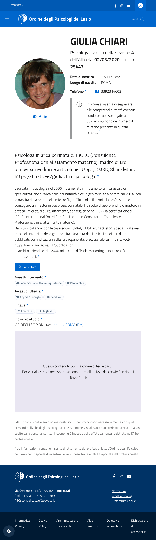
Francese (26, 311)
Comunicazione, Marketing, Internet (41, 283)
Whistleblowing (122, 496)
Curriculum (29, 268)
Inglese (47, 311)
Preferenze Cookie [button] (124, 500)
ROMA (70, 324)
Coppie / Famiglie (30, 297)
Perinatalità (76, 283)
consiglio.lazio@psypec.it (38, 500)
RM (79, 324)
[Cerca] (142, 19)
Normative (119, 490)
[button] (18, 5)
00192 (59, 324)
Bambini (55, 297)
